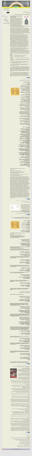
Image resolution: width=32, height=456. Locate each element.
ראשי (28, 7)
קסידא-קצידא (18, 365)
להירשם (8, 12)
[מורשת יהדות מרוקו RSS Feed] (2, 449)
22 (7, 20)
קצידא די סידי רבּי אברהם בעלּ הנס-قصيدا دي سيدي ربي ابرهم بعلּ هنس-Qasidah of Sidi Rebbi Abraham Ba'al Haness (20, 217)
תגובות (7, 7)
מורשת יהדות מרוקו (25, 2)
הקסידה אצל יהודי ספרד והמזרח (24, 200)
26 (4, 20)
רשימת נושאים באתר (11, 7)
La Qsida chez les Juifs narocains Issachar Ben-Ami (22, 14)
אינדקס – (26, 7)
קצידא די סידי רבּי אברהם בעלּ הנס (25, 80)
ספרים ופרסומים (19, 7)
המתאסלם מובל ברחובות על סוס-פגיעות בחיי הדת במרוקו (21, 366)
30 (6, 21)
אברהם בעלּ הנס (17, 200)
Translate (6, 16)
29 (7, 21)
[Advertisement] (18, 9)
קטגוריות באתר (15, 7)
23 (6, 20)
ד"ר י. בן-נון (23, 7)
